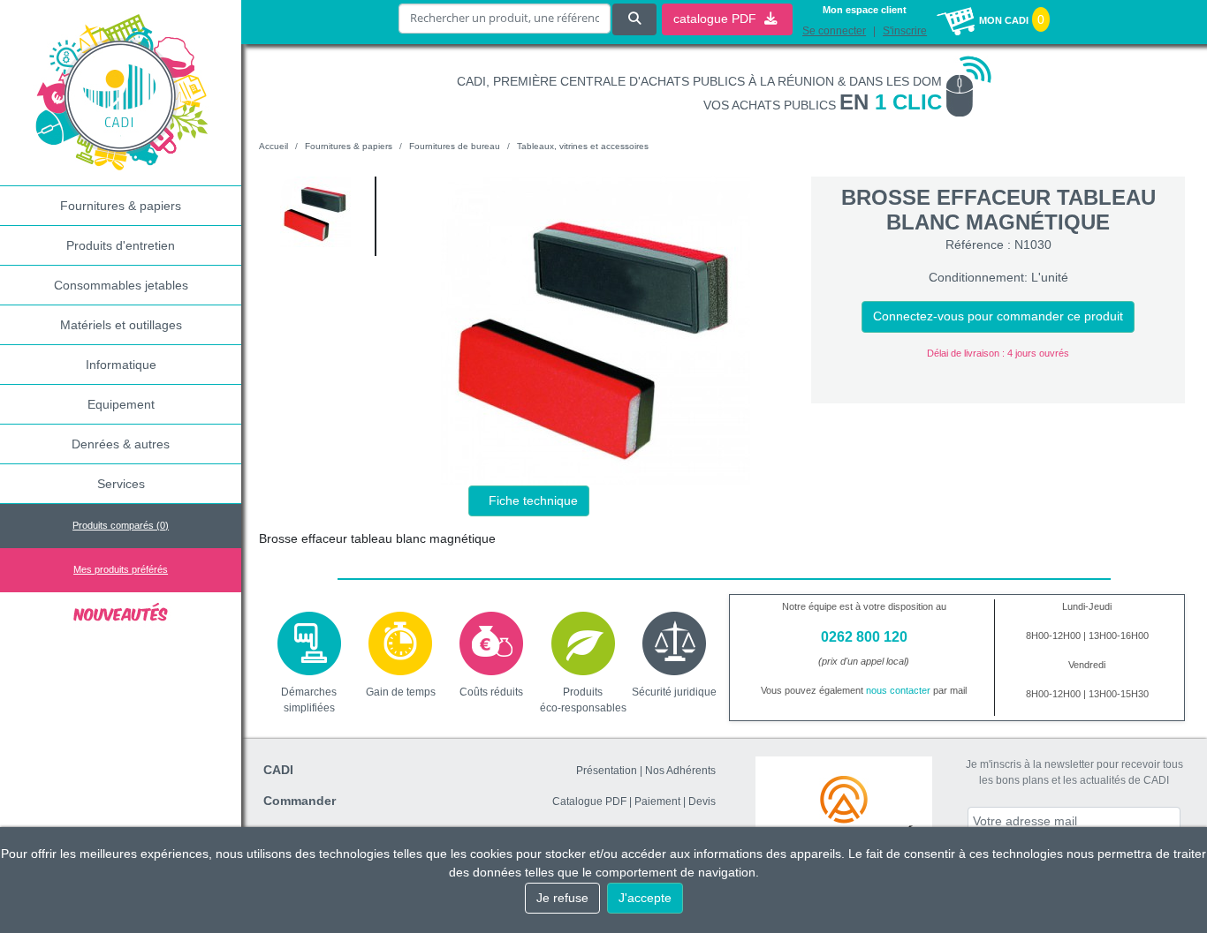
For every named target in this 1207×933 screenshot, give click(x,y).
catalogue (716, 18)
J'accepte (645, 898)
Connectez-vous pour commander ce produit (998, 316)
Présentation (606, 770)
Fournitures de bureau (454, 146)
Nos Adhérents (680, 770)
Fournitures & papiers (120, 206)
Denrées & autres (121, 444)
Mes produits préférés (120, 569)
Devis (702, 801)
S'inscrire (905, 31)
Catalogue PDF (589, 801)
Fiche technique (533, 500)
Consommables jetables (121, 285)
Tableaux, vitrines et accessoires (583, 146)
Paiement (657, 801)
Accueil (273, 146)
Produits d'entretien (120, 245)
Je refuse (562, 898)
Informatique (121, 364)
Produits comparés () (120, 525)
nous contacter (898, 690)
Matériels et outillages (121, 325)
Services (121, 484)
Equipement (121, 404)
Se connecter (834, 31)
